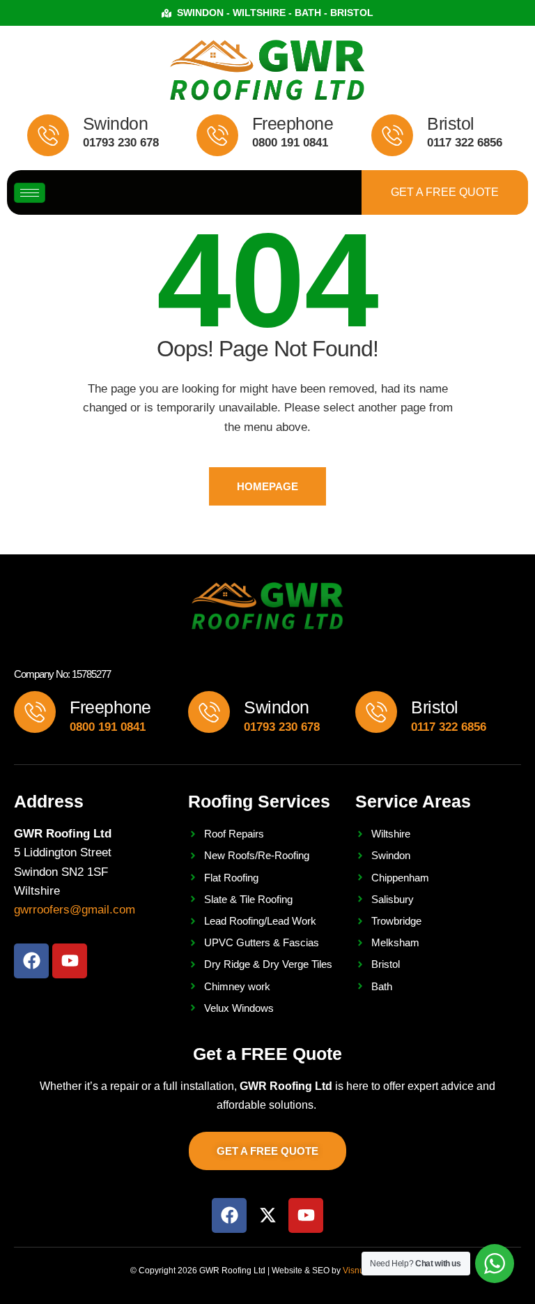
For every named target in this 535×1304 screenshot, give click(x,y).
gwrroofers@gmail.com (74, 909)
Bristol (450, 123)
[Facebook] (31, 960)
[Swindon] (48, 135)
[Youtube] (69, 960)
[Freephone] (217, 135)
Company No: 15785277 (62, 674)
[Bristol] (392, 135)
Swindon (115, 123)
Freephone (293, 123)
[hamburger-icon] (29, 193)
